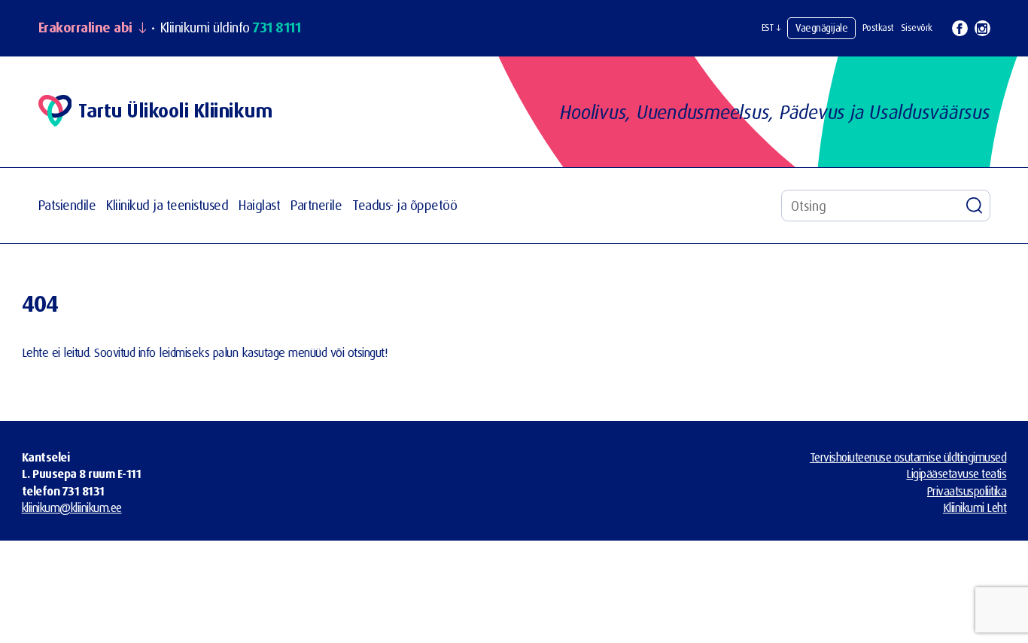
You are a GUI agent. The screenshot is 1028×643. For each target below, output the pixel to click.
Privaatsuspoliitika (967, 490)
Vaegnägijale (821, 27)
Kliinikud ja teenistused (167, 205)
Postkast (878, 27)
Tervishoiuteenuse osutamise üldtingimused (908, 457)
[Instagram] (982, 28)
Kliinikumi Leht (975, 507)
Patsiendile (67, 205)
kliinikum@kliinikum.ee (72, 507)
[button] (771, 28)
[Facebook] (960, 28)
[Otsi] (974, 205)
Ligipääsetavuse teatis (956, 473)
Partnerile (316, 205)
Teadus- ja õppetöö (404, 205)
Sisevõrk (916, 27)
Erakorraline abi (85, 28)
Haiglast (259, 205)
